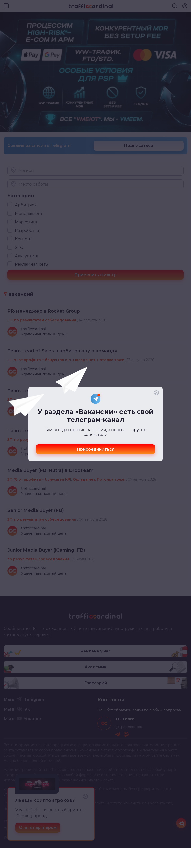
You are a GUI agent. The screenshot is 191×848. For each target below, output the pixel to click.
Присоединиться (95, 449)
